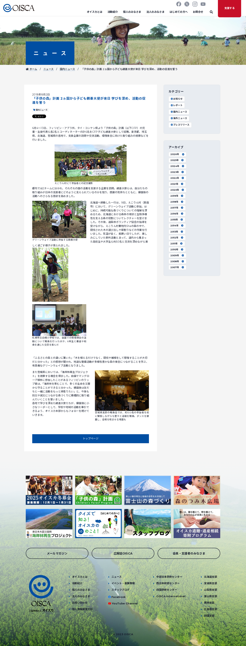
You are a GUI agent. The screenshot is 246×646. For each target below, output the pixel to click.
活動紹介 (113, 12)
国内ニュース (67, 69)
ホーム (33, 69)
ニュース (50, 53)
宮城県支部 (210, 583)
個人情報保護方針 (82, 609)
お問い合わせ (80, 602)
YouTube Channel (125, 603)
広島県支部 (210, 609)
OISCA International (170, 596)
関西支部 (209, 602)
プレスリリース (181, 124)
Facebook (118, 597)
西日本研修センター (168, 583)
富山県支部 (210, 596)
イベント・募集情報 (123, 583)
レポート (178, 105)
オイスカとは (94, 12)
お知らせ (178, 98)
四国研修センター (166, 589)
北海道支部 (210, 576)
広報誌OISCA (123, 553)
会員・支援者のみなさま (189, 553)
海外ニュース (180, 118)
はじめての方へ (179, 12)
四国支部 (209, 615)
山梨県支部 (210, 589)
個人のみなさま (132, 12)
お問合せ (198, 12)
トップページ (90, 438)
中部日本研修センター (169, 576)
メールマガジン (57, 553)
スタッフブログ (120, 589)
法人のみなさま (155, 12)
